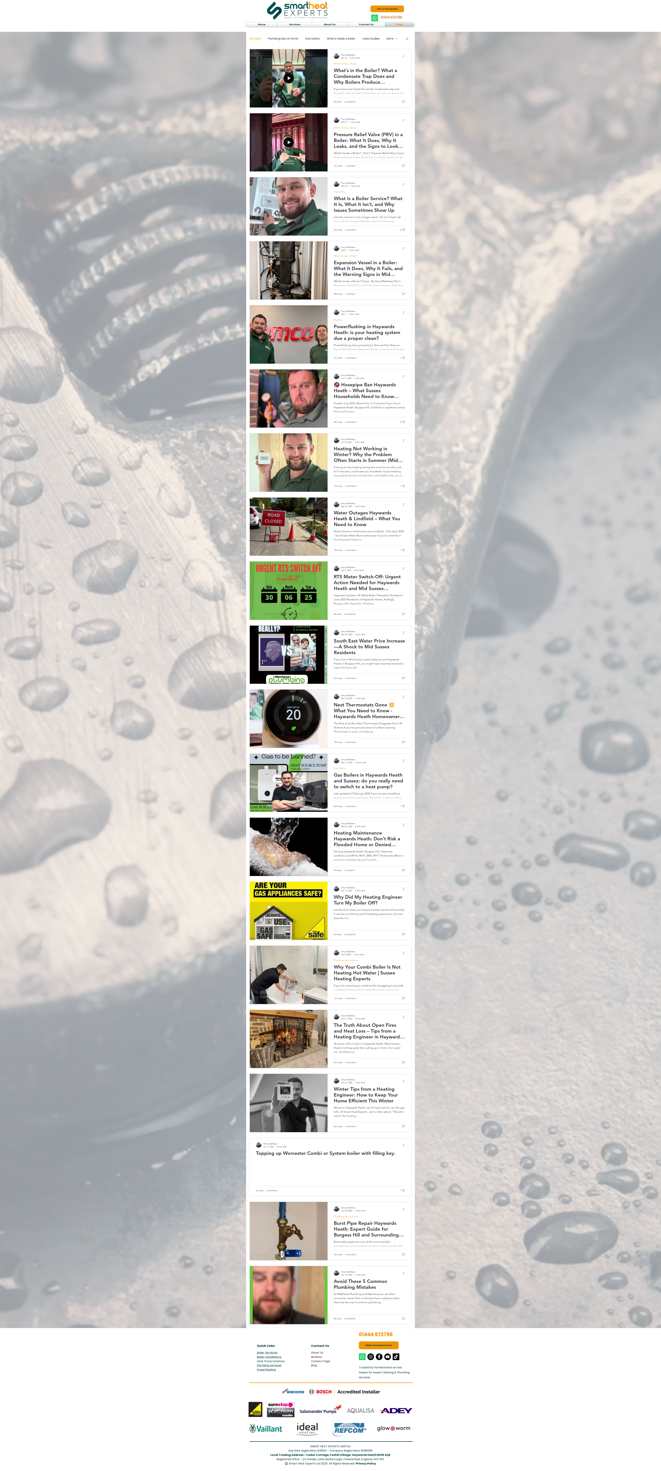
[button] (294, 24)
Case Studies (371, 39)
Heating (338, 319)
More (390, 39)
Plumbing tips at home (283, 39)
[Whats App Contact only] (374, 18)
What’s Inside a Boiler (341, 39)
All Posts (255, 39)
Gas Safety (312, 39)
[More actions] (404, 56)
